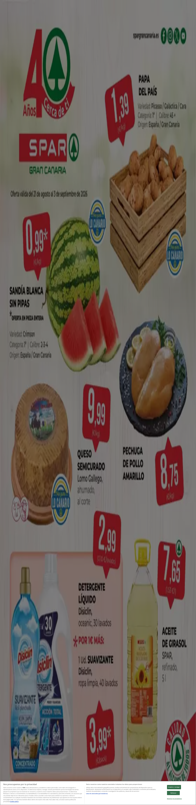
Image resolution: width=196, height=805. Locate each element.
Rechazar (173, 793)
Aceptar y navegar (174, 787)
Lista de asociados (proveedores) (97, 793)
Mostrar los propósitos (174, 799)
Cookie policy (14, 801)
